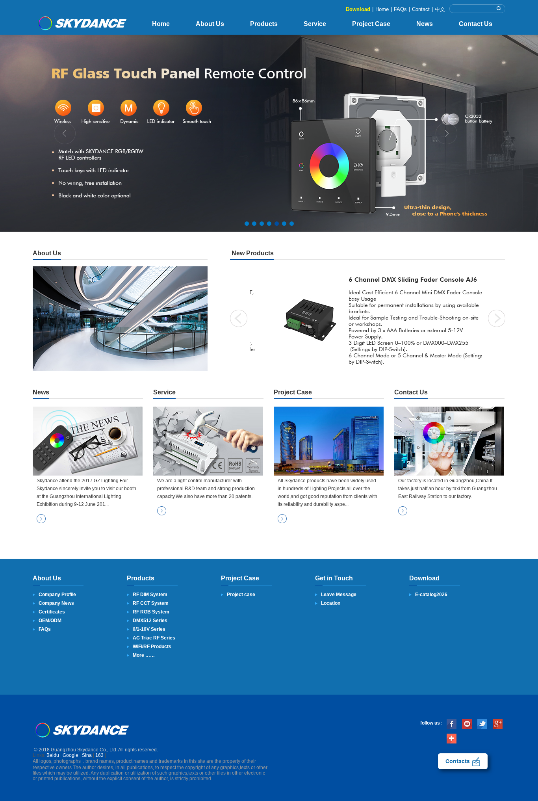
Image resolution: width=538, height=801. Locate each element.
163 (99, 755)
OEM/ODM (50, 620)
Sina (87, 755)
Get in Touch (334, 578)
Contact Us (475, 23)
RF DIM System (150, 594)
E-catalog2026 (431, 594)
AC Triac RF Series (154, 638)
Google (70, 755)
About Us (210, 23)
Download (358, 9)
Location (330, 603)
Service (315, 23)
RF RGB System (151, 612)
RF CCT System (151, 603)
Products (264, 23)
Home (382, 9)
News (424, 23)
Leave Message (338, 594)
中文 (440, 9)
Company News (56, 603)
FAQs (400, 9)
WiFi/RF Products (152, 646)
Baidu (52, 755)
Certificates (52, 612)
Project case (241, 594)
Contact (421, 9)
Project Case (371, 23)
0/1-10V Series (149, 629)
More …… (144, 655)
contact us (463, 761)
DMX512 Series (150, 620)
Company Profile (57, 594)
